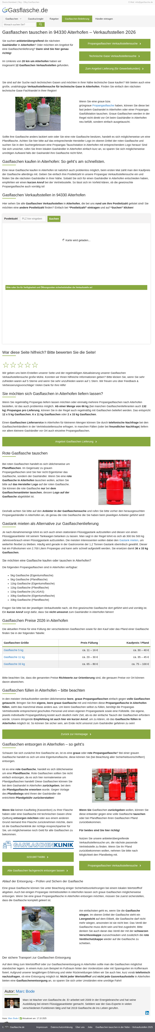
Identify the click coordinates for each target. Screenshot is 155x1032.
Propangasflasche (103, 105)
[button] (6, 1025)
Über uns (80, 1027)
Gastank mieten (128, 540)
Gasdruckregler (35, 18)
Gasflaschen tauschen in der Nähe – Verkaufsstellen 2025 (124, 1027)
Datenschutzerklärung (62, 1027)
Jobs (90, 1027)
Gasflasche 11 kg (14, 657)
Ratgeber (54, 18)
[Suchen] (40, 24)
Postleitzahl (11, 218)
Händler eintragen (104, 18)
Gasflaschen (11, 18)
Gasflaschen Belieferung (77, 18)
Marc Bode (25, 991)
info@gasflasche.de (144, 2)
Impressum (42, 1027)
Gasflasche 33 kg (14, 664)
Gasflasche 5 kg (13, 650)
